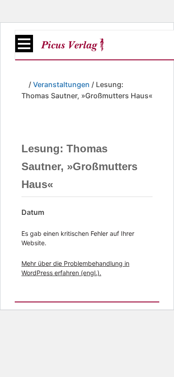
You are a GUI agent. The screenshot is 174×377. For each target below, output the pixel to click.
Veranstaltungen (61, 84)
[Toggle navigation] (24, 43)
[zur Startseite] (72, 45)
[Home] (24, 84)
